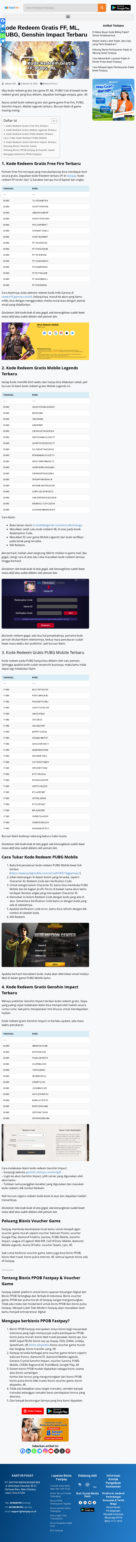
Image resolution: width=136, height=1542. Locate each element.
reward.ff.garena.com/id (17, 297)
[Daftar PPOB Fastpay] (45, 1440)
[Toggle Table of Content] (52, 121)
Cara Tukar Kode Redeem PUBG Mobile (25, 137)
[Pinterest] (67, 1451)
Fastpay (71, 176)
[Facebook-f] (80, 1502)
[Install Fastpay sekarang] (58, 1413)
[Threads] (62, 1451)
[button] (68, 16)
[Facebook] (22, 1451)
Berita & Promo (50, 83)
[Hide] (1, 46)
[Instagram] (45, 1451)
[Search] (102, 8)
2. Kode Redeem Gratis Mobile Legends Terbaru (29, 130)
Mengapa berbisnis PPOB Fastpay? (22, 154)
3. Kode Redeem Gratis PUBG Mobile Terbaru (28, 134)
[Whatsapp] (34, 1451)
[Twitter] (2, 25)
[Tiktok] (94, 1502)
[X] (56, 1451)
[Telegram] (39, 1451)
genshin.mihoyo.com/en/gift (43, 1172)
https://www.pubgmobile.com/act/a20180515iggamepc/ (45, 873)
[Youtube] (50, 1451)
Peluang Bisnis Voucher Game (20, 146)
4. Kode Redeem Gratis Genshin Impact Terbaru (29, 142)
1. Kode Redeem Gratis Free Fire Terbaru (25, 125)
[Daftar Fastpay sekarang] (33, 1413)
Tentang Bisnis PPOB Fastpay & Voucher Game (29, 150)
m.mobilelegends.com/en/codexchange (57, 525)
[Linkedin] (28, 1451)
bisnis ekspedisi (39, 1345)
